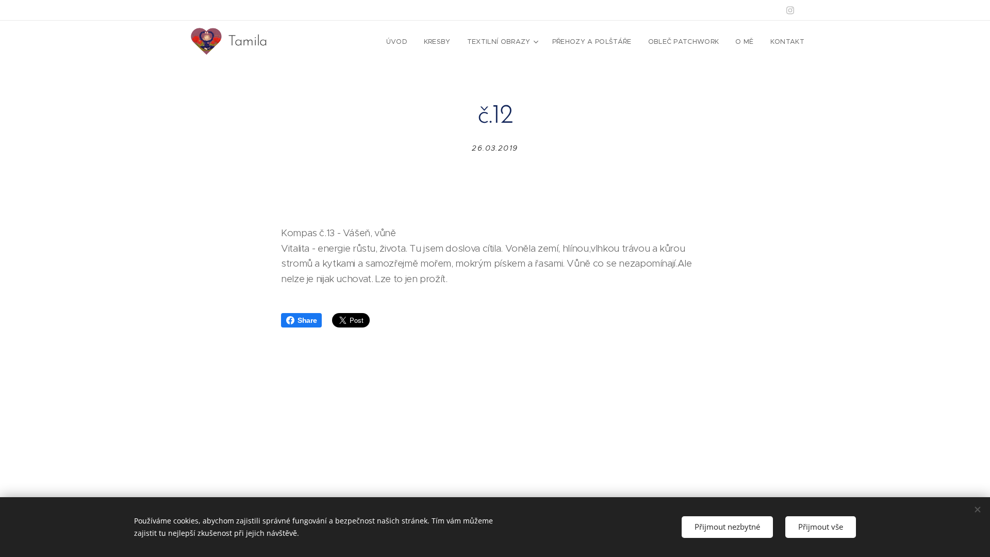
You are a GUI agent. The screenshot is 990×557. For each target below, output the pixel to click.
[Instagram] (790, 10)
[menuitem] (400, 42)
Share (307, 320)
